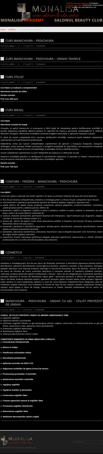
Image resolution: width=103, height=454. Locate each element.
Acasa (3, 29)
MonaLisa (22, 20)
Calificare (12, 29)
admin (11, 46)
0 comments (40, 46)
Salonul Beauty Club (78, 20)
